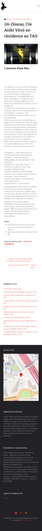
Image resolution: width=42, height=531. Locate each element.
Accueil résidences (14, 19)
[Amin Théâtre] (4, 6)
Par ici (5, 498)
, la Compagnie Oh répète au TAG (20, 292)
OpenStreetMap (25, 399)
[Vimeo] (25, 513)
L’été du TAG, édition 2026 (12, 289)
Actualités (27, 19)
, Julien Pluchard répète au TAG (16, 318)
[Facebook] (21, 513)
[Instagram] (16, 513)
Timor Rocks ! (25, 520)
